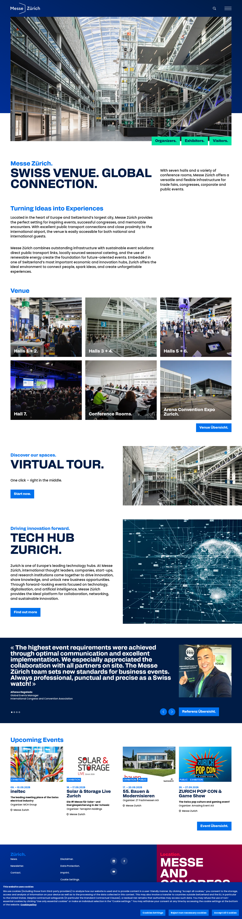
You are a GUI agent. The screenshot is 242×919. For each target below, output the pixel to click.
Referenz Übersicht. (199, 711)
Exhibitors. (194, 141)
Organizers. (165, 141)
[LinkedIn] (113, 861)
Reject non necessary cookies (188, 912)
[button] (163, 711)
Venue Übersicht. (213, 427)
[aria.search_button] (214, 8)
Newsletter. (17, 866)
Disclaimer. (67, 859)
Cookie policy (28, 904)
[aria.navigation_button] (227, 8)
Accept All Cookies (225, 912)
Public (86, 779)
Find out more (25, 612)
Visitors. (220, 141)
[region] (121, 900)
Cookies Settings (153, 912)
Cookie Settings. (70, 879)
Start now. (22, 494)
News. (14, 859)
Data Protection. (70, 866)
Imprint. (65, 872)
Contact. (16, 872)
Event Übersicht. (214, 826)
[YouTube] (113, 871)
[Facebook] (124, 861)
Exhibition (17, 779)
